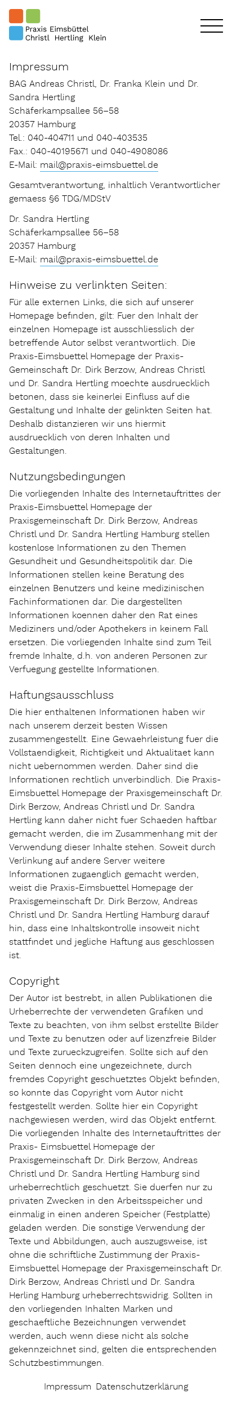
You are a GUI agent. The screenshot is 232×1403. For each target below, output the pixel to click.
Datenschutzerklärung (142, 1387)
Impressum (67, 1387)
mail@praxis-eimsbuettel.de (99, 165)
